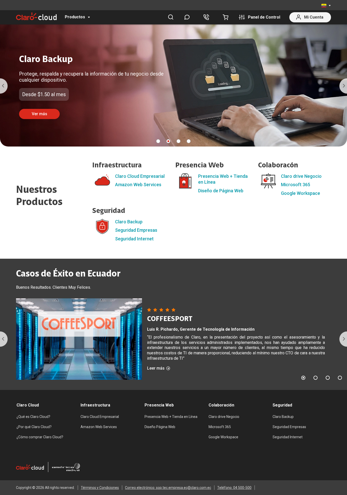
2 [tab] (168, 141)
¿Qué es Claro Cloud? (33, 417)
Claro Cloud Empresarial (140, 176)
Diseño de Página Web (220, 190)
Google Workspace (300, 193)
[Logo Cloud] (36, 16)
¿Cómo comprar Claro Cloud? (40, 437)
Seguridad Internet (134, 238)
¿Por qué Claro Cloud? (34, 427)
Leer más (156, 368)
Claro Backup (129, 221)
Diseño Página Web (160, 427)
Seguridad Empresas (136, 230)
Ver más (39, 113)
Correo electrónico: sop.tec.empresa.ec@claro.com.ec (168, 488)
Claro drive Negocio (301, 176)
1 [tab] (158, 141)
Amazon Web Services (138, 184)
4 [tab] (189, 141)
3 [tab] (179, 141)
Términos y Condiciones (100, 488)
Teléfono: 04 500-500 (234, 488)
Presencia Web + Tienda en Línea (171, 417)
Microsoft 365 (295, 184)
